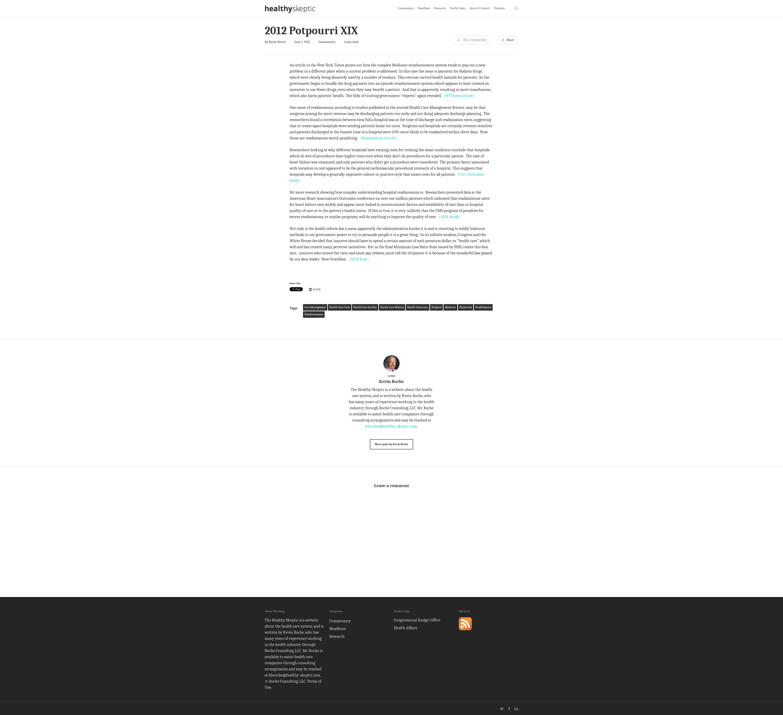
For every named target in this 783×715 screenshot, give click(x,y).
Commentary (327, 42)
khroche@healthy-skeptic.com (391, 426)
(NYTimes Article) (459, 95)
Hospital (436, 307)
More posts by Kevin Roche (391, 444)
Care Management (315, 307)
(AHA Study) (449, 216)
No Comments (474, 40)
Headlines (337, 628)
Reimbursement (313, 314)
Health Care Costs (339, 307)
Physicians (465, 307)
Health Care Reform (392, 307)
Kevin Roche (277, 42)
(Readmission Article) (378, 138)
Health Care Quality (365, 307)
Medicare (450, 307)
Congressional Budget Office (417, 620)
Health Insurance (417, 307)
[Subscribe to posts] (465, 632)
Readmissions (483, 307)
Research (336, 636)
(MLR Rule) (359, 259)
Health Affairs (405, 628)
